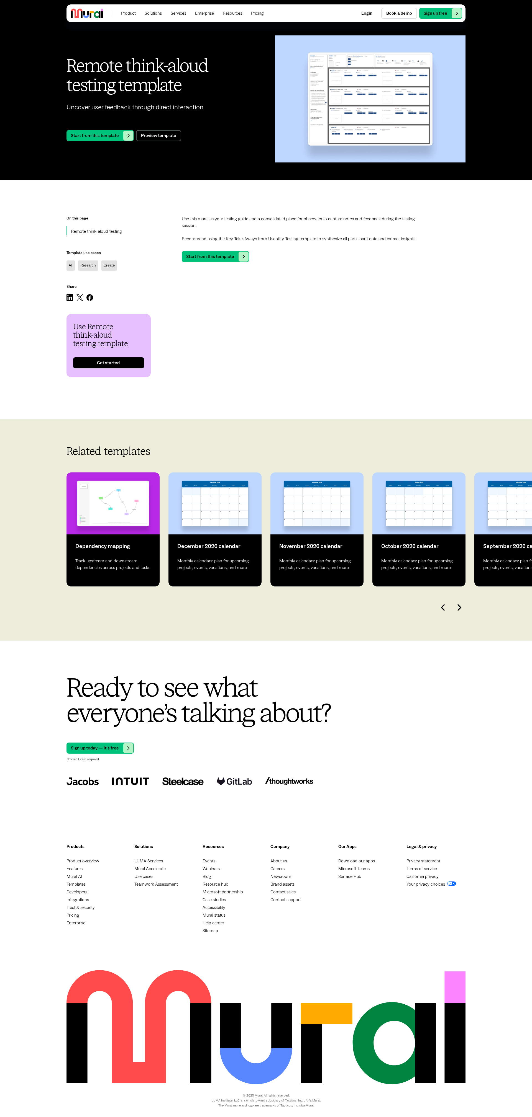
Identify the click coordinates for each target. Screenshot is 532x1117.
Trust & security (80, 907)
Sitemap (210, 931)
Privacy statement (423, 861)
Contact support (285, 900)
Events (209, 861)
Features (74, 869)
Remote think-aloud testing (96, 231)
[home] (87, 13)
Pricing (72, 915)
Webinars (211, 869)
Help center (213, 923)
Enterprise (75, 923)
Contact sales (283, 892)
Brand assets (282, 884)
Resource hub (215, 884)
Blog (207, 876)
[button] (128, 13)
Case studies (214, 900)
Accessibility (214, 907)
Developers (76, 892)
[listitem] (113, 529)
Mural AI (74, 876)
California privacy (422, 876)
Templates (76, 884)
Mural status (214, 915)
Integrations (77, 900)
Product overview (82, 861)
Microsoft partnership (223, 892)
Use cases (143, 876)
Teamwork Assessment (156, 884)
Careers (277, 869)
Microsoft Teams (354, 869)
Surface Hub (349, 876)
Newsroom (280, 876)
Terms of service (421, 869)
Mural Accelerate (150, 869)
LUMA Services (148, 861)
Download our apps (356, 861)
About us (278, 861)
